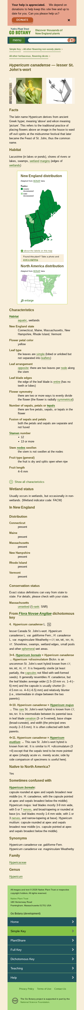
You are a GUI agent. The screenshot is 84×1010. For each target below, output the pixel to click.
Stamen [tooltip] (14, 433)
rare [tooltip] (21, 709)
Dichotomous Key (22, 959)
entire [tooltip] (56, 381)
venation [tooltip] (30, 718)
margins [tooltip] (45, 161)
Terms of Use (44, 989)
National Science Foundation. (35, 1002)
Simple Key (15, 49)
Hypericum (16, 876)
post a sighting (30, 259)
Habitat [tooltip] (14, 316)
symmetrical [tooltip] (65, 399)
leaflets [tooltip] (45, 358)
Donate (22, 20)
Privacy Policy (26, 989)
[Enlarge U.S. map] (42, 288)
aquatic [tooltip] (22, 320)
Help (14, 977)
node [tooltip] (64, 368)
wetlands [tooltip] (14, 165)
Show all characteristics (29, 481)
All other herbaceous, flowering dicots (28, 56)
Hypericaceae (17, 862)
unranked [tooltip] (23, 606)
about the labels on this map (38, 251)
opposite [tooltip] (23, 368)
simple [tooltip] (40, 354)
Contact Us (60, 989)
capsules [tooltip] (30, 672)
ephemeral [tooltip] (28, 648)
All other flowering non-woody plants (42, 49)
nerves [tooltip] (27, 809)
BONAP (36, 181)
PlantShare (18, 940)
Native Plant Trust (19, 898)
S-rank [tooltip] (35, 606)
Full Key (16, 949)
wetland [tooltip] (34, 161)
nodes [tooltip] (21, 447)
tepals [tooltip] (51, 405)
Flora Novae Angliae (35, 613)
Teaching (17, 968)
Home (15, 922)
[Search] (71, 40)
